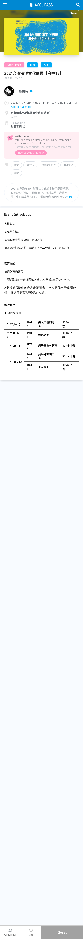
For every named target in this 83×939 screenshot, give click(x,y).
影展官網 (16, 126)
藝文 (16, 164)
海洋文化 (68, 164)
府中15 (30, 164)
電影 (16, 172)
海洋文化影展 (49, 164)
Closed (62, 932)
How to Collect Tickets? (31, 152)
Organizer (10, 934)
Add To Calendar (21, 107)
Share (73, 13)
